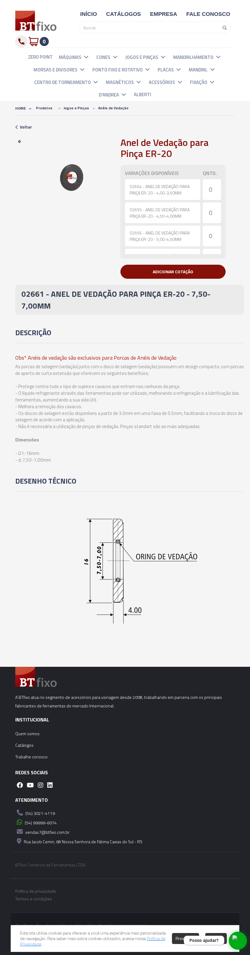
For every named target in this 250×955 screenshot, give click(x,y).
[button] (86, 57)
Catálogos (24, 745)
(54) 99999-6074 (40, 822)
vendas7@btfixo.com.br (47, 832)
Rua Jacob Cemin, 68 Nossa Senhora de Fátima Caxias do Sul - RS (82, 841)
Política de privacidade (35, 891)
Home (20, 108)
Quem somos (27, 733)
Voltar (26, 127)
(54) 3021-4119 (39, 813)
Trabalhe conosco (31, 756)
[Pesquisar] (223, 27)
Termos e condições (33, 899)
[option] (19, 141)
